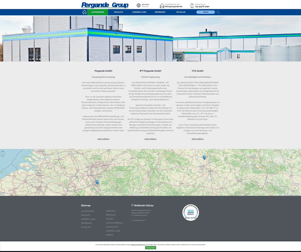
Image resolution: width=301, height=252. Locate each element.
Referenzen (86, 223)
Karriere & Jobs (88, 219)
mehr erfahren (103, 139)
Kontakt (110, 219)
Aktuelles (86, 227)
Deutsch (145, 4)
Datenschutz (112, 227)
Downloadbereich (114, 223)
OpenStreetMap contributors (292, 195)
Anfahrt (110, 235)
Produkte (85, 215)
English (145, 7)
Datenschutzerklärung (138, 244)
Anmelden (110, 211)
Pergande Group (109, 5)
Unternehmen (87, 211)
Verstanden (150, 248)
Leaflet (280, 195)
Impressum (111, 215)
